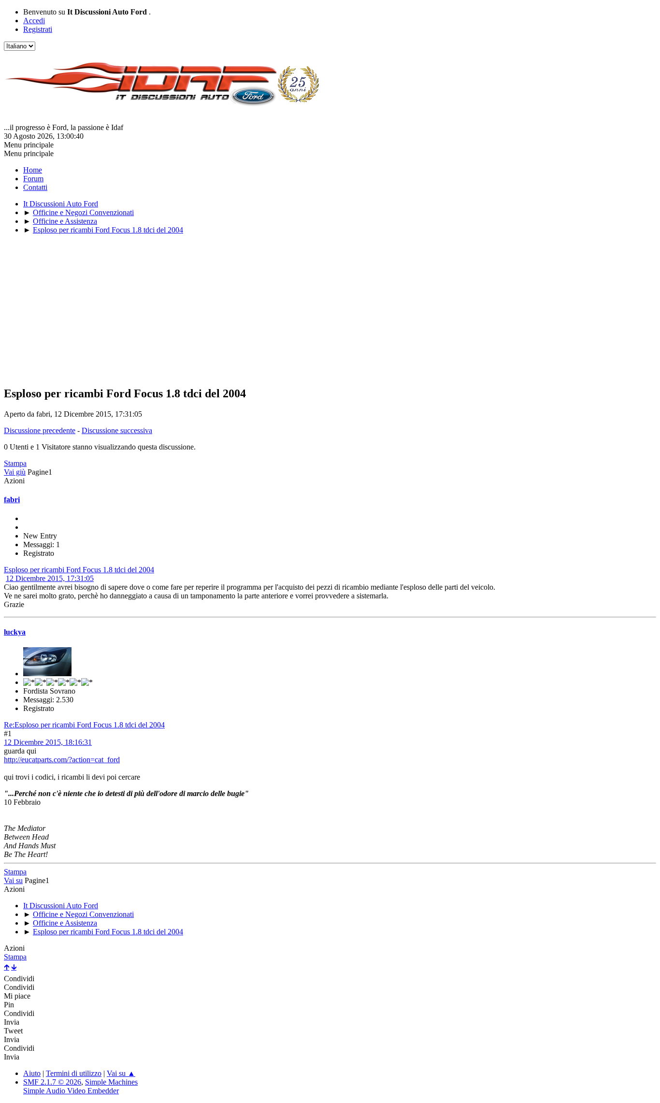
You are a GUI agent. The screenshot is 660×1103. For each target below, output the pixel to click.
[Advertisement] (294, 309)
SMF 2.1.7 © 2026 (52, 1082)
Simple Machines (111, 1082)
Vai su (13, 880)
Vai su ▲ (121, 1073)
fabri (12, 499)
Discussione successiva (117, 430)
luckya (15, 632)
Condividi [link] (19, 978)
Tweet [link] (13, 1031)
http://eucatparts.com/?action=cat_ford (62, 759)
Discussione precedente (39, 430)
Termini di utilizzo (73, 1073)
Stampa (15, 463)
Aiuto (32, 1073)
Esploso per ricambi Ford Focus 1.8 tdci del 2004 (79, 570)
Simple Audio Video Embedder (71, 1091)
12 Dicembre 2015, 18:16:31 (48, 742)
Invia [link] (11, 1022)
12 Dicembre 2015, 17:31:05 (50, 578)
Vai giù (15, 472)
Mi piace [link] (17, 996)
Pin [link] (9, 1005)
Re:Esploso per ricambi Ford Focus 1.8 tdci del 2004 (84, 725)
